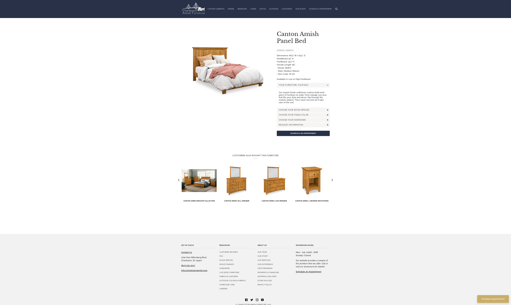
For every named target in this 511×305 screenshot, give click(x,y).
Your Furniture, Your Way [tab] (294, 85)
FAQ (221, 256)
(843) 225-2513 (188, 265)
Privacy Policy (265, 285)
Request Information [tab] (291, 125)
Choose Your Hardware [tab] (292, 120)
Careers (223, 289)
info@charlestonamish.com (194, 270)
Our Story (263, 256)
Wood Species (226, 260)
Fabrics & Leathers (228, 276)
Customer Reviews (228, 252)
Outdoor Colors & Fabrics (232, 281)
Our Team (262, 252)
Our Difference (265, 264)
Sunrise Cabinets (285, 50)
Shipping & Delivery (267, 276)
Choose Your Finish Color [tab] (293, 115)
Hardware (224, 268)
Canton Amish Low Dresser (274, 201)
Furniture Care (227, 285)
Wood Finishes (226, 264)
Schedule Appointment (493, 299)
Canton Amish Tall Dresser (236, 201)
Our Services (264, 260)
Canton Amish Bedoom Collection (199, 201)
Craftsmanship (265, 268)
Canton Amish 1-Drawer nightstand (312, 201)
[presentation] (179, 180)
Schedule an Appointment (303, 133)
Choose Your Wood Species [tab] (294, 110)
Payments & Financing (268, 272)
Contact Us (186, 252)
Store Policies (265, 281)
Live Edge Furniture (229, 272)
